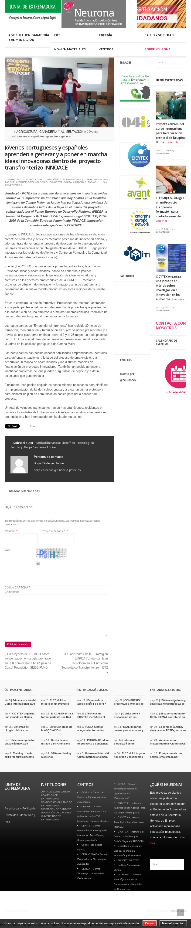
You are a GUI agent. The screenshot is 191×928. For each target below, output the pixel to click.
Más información (173, 923)
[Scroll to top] (180, 912)
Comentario (12, 592)
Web (7, 550)
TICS (57, 35)
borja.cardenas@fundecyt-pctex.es (57, 470)
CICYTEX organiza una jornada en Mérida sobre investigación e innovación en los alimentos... (168, 287)
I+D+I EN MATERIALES (70, 49)
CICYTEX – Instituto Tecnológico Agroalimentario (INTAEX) (129, 822)
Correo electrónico (55, 531)
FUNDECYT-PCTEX (128, 860)
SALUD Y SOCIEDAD (159, 35)
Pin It (34, 426)
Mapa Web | (27, 815)
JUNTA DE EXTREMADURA (56, 791)
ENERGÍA (105, 35)
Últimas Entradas (169, 80)
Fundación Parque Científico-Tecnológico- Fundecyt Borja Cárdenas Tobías (56, 181)
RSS (7, 821)
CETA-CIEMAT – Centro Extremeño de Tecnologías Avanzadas (92, 859)
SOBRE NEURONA (158, 49)
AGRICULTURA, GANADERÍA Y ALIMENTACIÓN (28, 37)
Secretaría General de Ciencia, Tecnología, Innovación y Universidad (128, 851)
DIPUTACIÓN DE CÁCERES (56, 812)
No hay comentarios (165, 152)
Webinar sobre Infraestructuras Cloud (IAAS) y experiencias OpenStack (168, 744)
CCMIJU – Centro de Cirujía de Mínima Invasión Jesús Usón (91, 797)
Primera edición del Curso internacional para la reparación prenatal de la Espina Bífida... (170, 133)
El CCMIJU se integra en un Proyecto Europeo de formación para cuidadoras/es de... (170, 207)
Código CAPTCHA (16, 587)
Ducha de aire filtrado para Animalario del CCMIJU (55, 744)
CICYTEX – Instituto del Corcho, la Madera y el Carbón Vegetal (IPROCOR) (128, 836)
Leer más (172, 142)
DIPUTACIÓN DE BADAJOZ (56, 809)
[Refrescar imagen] (38, 565)
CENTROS (106, 49)
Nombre (11, 531)
